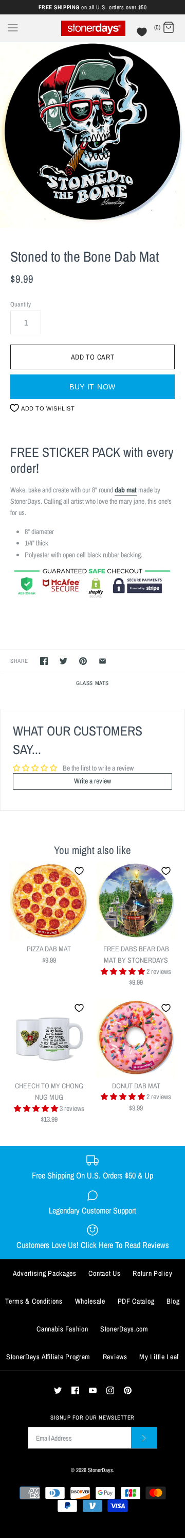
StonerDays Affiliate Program (48, 1356)
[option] (92, 135)
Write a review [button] (92, 780)
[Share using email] (102, 661)
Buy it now (92, 387)
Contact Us (104, 1273)
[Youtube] (93, 1390)
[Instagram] (110, 1390)
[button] (123, 971)
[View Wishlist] (143, 34)
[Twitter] (58, 1390)
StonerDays (100, 1470)
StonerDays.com (124, 1329)
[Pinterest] (128, 1390)
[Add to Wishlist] (79, 871)
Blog (173, 1301)
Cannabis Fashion (62, 1329)
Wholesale (90, 1301)
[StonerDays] (92, 28)
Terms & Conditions (34, 1301)
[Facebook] (75, 1390)
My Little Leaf (159, 1356)
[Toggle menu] (13, 27)
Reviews (115, 1356)
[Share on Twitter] (63, 661)
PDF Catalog (136, 1301)
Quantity (20, 304)
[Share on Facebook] (44, 661)
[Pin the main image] (83, 661)
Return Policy (152, 1273)
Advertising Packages (45, 1273)
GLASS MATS (92, 683)
